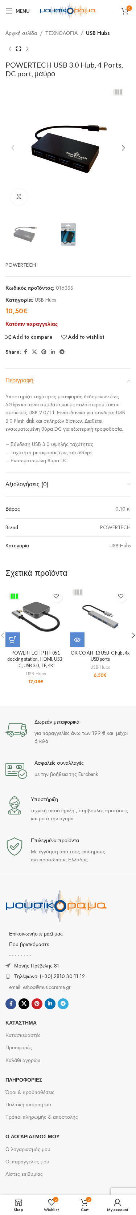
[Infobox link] (68, 732)
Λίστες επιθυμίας (24, 1174)
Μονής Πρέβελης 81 (36, 965)
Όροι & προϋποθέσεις (29, 1092)
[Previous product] (9, 48)
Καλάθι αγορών (22, 1060)
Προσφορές (18, 1047)
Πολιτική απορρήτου (28, 1104)
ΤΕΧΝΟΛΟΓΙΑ (61, 33)
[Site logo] (68, 10)
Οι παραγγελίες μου (27, 1161)
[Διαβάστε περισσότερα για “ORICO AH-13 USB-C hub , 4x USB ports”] (77, 639)
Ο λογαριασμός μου (27, 1149)
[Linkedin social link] (53, 352)
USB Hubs (98, 33)
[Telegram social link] (62, 352)
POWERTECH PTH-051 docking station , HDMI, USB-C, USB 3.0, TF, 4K (35, 659)
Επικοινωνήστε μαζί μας (36, 933)
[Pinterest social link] (44, 352)
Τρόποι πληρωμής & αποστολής (41, 1117)
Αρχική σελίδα (21, 33)
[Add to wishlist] (56, 596)
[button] (12, 148)
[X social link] (34, 352)
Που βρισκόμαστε (29, 944)
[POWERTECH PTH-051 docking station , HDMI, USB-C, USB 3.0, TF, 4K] (35, 616)
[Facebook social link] (25, 352)
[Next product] (27, 48)
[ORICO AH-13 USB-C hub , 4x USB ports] (100, 616)
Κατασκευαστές (23, 1035)
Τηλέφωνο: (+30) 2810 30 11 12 (49, 976)
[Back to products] (18, 48)
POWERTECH (20, 265)
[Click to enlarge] (19, 197)
